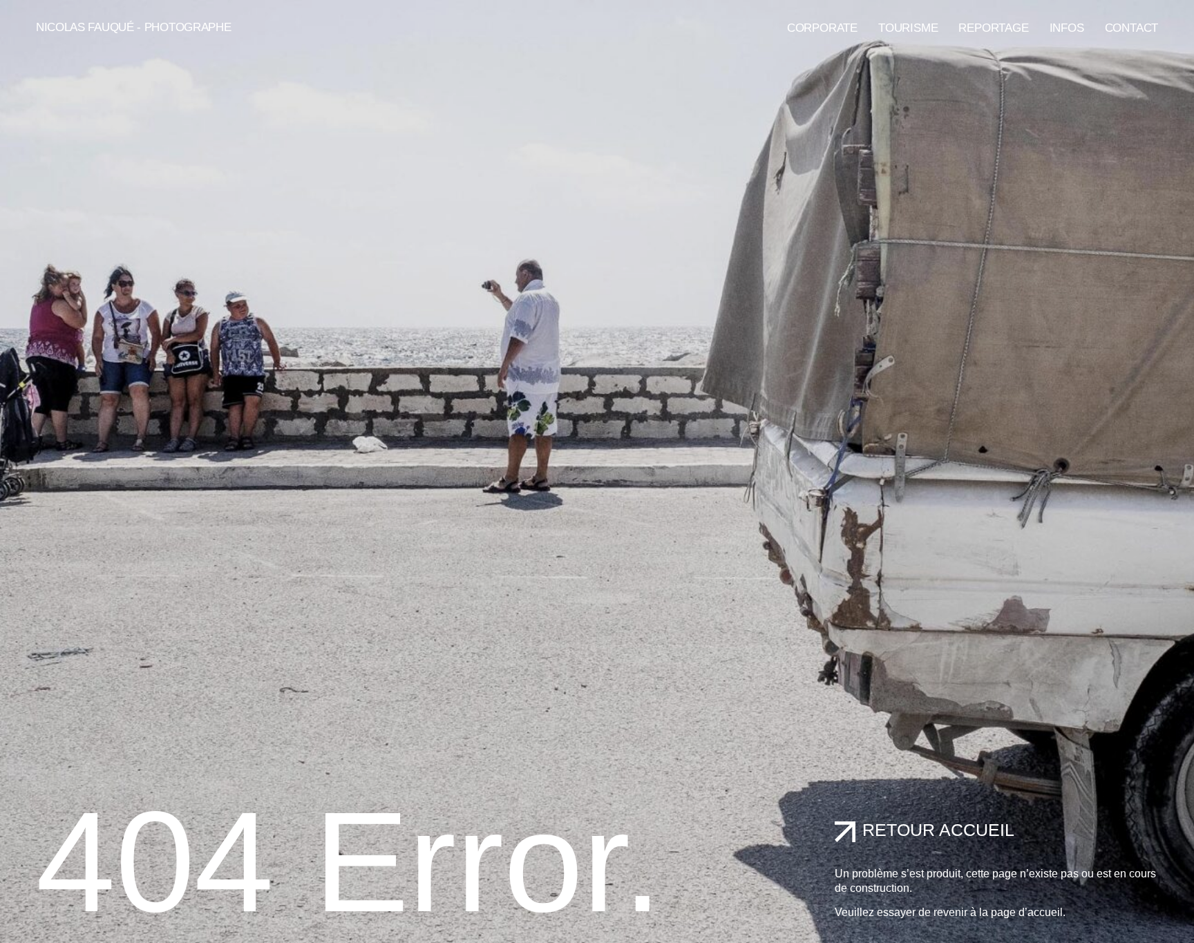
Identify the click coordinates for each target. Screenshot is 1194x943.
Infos (1067, 28)
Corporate (822, 28)
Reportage (993, 28)
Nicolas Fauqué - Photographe (133, 27)
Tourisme (908, 28)
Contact (1132, 28)
